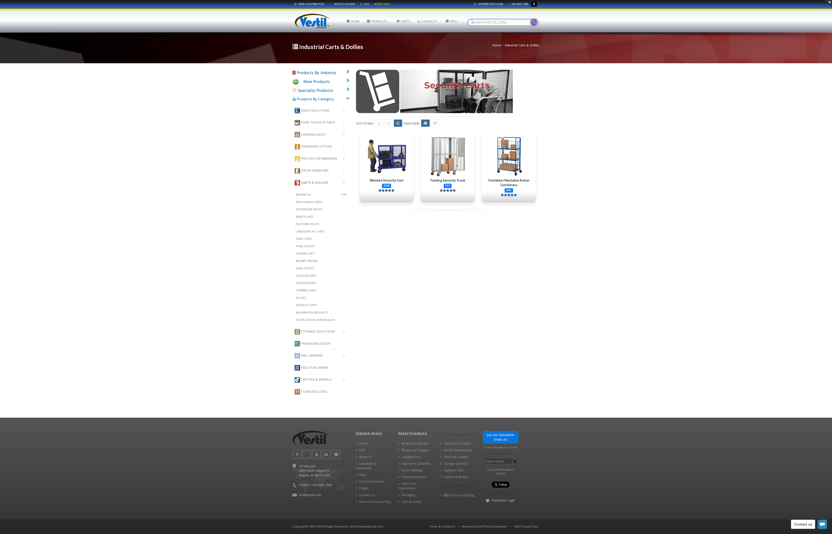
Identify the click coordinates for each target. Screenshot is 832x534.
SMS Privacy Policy (526, 526)
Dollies (301, 298)
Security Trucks (306, 261)
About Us (365, 457)
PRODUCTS (378, 21)
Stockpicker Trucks (309, 209)
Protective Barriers (318, 158)
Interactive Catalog (461, 495)
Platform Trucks (307, 224)
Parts (362, 475)
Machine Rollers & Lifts (312, 312)
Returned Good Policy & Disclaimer (484, 526)
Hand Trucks (305, 268)
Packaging (408, 495)
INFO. (453, 21)
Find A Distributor (371, 481)
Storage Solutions (317, 331)
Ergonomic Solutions (415, 463)
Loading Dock (312, 134)
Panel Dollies (305, 246)
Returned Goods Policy (375, 502)
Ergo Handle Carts (309, 202)
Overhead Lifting (316, 146)
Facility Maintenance (458, 450)
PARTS (405, 21)
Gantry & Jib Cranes (457, 443)
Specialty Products (315, 90)
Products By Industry (316, 72)
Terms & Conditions (442, 526)
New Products (316, 81)
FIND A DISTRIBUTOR (311, 4)
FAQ (366, 4)
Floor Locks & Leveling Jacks (315, 320)
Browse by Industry (414, 443)
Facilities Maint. (314, 367)
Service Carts (305, 217)
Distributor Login (490, 4)
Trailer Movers (306, 283)
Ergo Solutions (314, 110)
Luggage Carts (306, 276)
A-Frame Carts (305, 253)
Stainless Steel (314, 391)
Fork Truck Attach (317, 122)
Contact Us (367, 495)
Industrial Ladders (456, 457)
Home (363, 443)
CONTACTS (428, 21)
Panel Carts (304, 239)
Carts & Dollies (314, 182)
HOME (354, 21)
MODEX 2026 (382, 4)
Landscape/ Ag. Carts (310, 231)
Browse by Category (415, 450)
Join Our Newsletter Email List (500, 437)
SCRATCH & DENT (344, 4)
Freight (364, 488)
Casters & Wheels (316, 379)
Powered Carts (306, 290)
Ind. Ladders (311, 355)
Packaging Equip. (315, 343)
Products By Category (315, 99)
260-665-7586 (519, 4)
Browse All (321, 194)
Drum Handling (314, 170)
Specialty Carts (306, 305)
